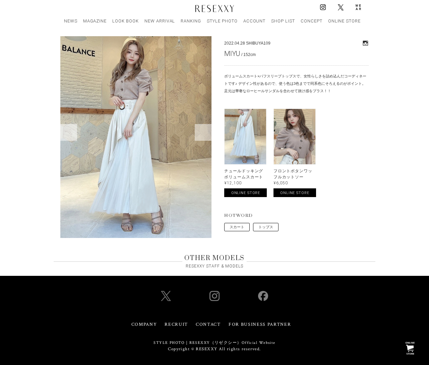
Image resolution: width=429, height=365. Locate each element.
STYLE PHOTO (222, 20)
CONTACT (208, 324)
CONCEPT (311, 20)
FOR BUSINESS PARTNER (260, 324)
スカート (237, 227)
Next (203, 132)
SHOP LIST (283, 20)
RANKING (191, 20)
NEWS (70, 20)
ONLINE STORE (344, 20)
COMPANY (144, 324)
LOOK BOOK (125, 20)
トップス (265, 227)
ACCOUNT (254, 20)
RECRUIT (176, 324)
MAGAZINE (95, 20)
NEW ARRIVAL (159, 20)
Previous (68, 132)
